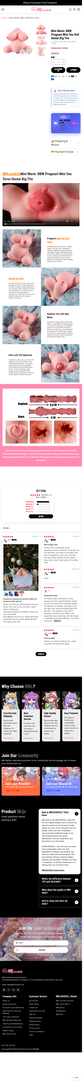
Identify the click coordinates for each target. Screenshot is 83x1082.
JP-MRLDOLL (61, 1011)
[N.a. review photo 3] (11, 593)
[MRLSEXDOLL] (41, 9)
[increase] (62, 62)
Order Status (34, 1004)
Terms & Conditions (36, 1031)
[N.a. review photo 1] (21, 567)
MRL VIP (32, 1014)
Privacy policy (34, 1028)
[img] (8, 537)
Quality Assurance (9, 1004)
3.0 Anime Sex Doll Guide (12, 1027)
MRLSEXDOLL (19, 1049)
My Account (33, 1001)
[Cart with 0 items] (78, 9)
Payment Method (35, 1018)
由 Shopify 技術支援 (32, 1049)
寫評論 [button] (41, 516)
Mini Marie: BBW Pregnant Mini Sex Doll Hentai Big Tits (65, 34)
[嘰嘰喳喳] (18, 990)
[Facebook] (4, 990)
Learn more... (8, 738)
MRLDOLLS (60, 1007)
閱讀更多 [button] (57, 621)
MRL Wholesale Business (12, 1020)
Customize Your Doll (37, 1011)
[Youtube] (13, 990)
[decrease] (53, 62)
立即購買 (73, 70)
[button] (78, 9)
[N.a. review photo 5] (21, 593)
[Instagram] (9, 990)
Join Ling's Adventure (11, 1017)
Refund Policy (34, 1025)
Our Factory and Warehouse (13, 1007)
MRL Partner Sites (9, 1034)
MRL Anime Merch (63, 1004)
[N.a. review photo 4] (16, 593)
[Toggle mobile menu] (16, 9)
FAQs (31, 1035)
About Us (6, 1001)
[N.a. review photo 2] (5, 593)
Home (4, 18)
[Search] (70, 9)
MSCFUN (59, 1014)
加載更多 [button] (41, 654)
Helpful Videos (8, 1030)
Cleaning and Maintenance (13, 1024)
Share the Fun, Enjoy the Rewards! (12, 1012)
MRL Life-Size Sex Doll (64, 1001)
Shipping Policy (35, 1021)
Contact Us (33, 1007)
